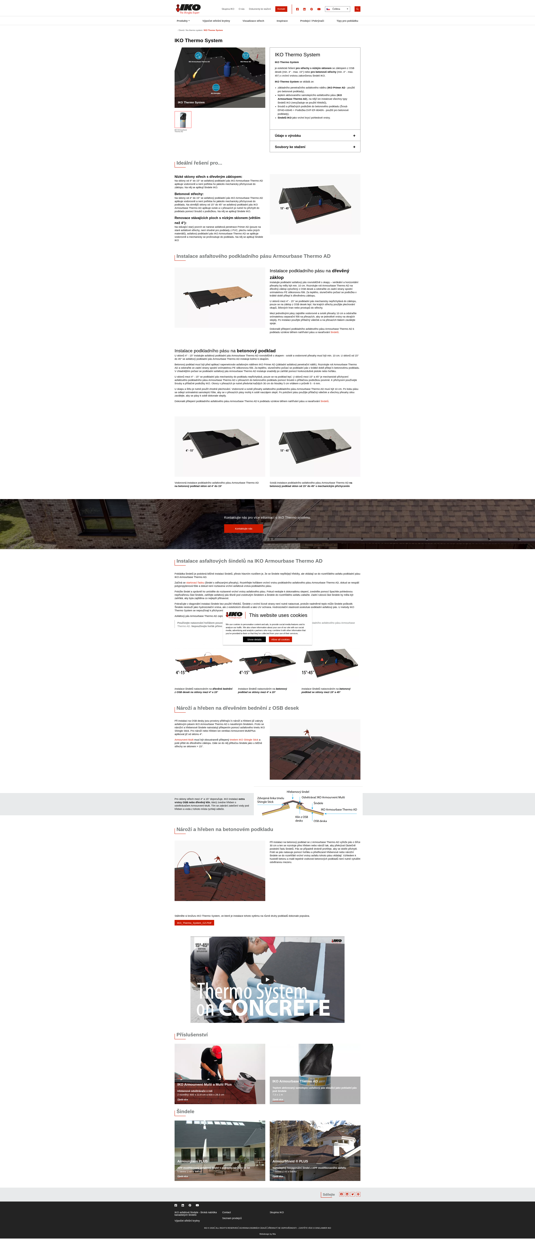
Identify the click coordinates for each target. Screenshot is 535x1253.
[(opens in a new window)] (297, 9)
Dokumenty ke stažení (260, 9)
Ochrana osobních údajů (253, 1228)
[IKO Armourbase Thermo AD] (183, 120)
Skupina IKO (228, 9)
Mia (274, 1234)
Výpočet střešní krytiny (187, 1220)
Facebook (341, 1194)
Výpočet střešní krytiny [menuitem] (216, 20)
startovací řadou (195, 582)
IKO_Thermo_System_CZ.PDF (194, 923)
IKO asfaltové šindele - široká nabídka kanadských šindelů (196, 1213)
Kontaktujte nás (243, 528)
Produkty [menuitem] (182, 20)
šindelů (335, 332)
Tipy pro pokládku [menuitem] (347, 20)
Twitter (352, 1194)
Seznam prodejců (232, 1218)
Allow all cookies (280, 639)
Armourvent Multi (184, 739)
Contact (226, 1212)
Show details (254, 639)
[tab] (315, 135)
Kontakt (281, 9)
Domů (181, 30)
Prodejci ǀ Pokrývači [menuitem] (312, 20)
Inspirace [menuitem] (282, 20)
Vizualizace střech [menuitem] (253, 20)
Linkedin (347, 1194)
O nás (242, 9)
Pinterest (358, 1194)
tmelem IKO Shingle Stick (244, 739)
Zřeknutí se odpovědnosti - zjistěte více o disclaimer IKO (299, 1228)
